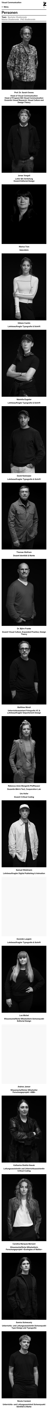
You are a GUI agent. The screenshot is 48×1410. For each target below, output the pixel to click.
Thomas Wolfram (24, 552)
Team (4, 17)
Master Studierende (10, 19)
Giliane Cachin (24, 323)
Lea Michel (24, 1015)
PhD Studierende (27, 19)
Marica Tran (24, 246)
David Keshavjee (24, 476)
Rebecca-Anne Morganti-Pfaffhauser (24, 786)
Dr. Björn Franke (24, 628)
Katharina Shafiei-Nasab (24, 1165)
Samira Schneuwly (24, 1322)
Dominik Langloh (24, 939)
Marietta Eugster (24, 399)
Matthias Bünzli (24, 707)
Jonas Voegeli (24, 175)
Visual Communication (11, 2)
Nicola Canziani (24, 1401)
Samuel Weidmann (24, 870)
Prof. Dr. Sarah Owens (24, 92)
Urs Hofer (24, 793)
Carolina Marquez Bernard (24, 1244)
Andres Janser (24, 1086)
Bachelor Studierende (17, 17)
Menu (6, 7)
